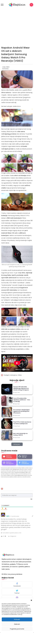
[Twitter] (17, 592)
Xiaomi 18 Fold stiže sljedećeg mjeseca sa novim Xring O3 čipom (21, 388)
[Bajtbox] (17, 5)
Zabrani (17, 624)
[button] (31, 600)
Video (20, 375)
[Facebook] (25, 463)
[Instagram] (9, 463)
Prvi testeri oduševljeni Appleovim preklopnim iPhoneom (21, 411)
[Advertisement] (17, 27)
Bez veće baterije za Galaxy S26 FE (20, 434)
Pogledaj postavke (17, 629)
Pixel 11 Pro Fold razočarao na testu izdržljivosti (22, 422)
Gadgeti (7, 375)
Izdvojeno (13, 375)
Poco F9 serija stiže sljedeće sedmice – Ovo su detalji (21, 399)
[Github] (25, 456)
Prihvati (17, 619)
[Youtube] (9, 456)
